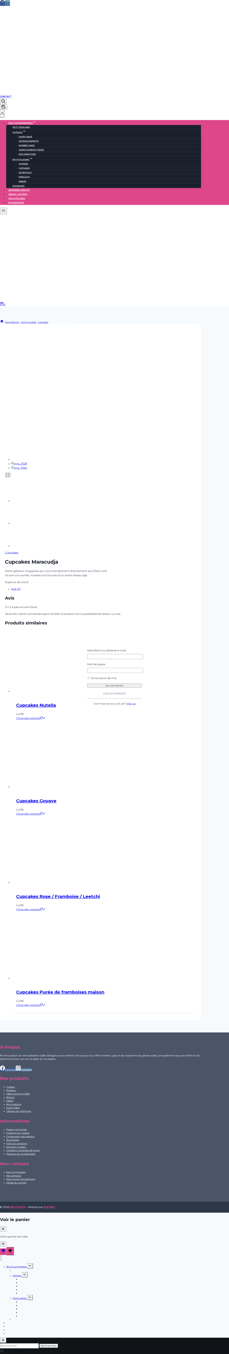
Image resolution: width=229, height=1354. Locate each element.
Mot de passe (96, 664)
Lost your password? (114, 693)
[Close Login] (3, 1244)
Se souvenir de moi (103, 678)
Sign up (131, 703)
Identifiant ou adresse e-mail (106, 650)
